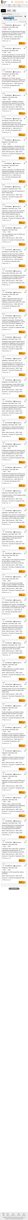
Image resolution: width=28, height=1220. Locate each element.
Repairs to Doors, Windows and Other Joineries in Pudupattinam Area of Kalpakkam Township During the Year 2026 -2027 (13, 805)
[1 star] (12, 14)
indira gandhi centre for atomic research (18, 16)
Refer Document (10, 107)
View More (14, 888)
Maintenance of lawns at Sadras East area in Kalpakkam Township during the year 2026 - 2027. (13, 759)
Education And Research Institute (18, 25)
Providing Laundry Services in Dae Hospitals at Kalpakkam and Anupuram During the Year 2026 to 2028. (14, 690)
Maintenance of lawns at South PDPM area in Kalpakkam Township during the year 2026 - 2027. (13, 782)
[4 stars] (17, 14)
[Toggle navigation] (26, 2)
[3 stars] (15, 14)
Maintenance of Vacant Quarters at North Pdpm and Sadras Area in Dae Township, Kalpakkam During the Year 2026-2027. (12, 627)
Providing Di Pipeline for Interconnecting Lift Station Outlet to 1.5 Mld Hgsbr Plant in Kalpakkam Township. (13, 538)
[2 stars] (14, 14)
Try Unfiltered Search (8, 18)
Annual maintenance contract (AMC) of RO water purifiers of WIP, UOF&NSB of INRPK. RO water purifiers (13, 386)
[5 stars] (18, 14)
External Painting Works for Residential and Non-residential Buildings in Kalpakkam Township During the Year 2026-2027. (13, 827)
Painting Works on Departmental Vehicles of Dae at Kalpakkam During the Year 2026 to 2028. (13, 428)
